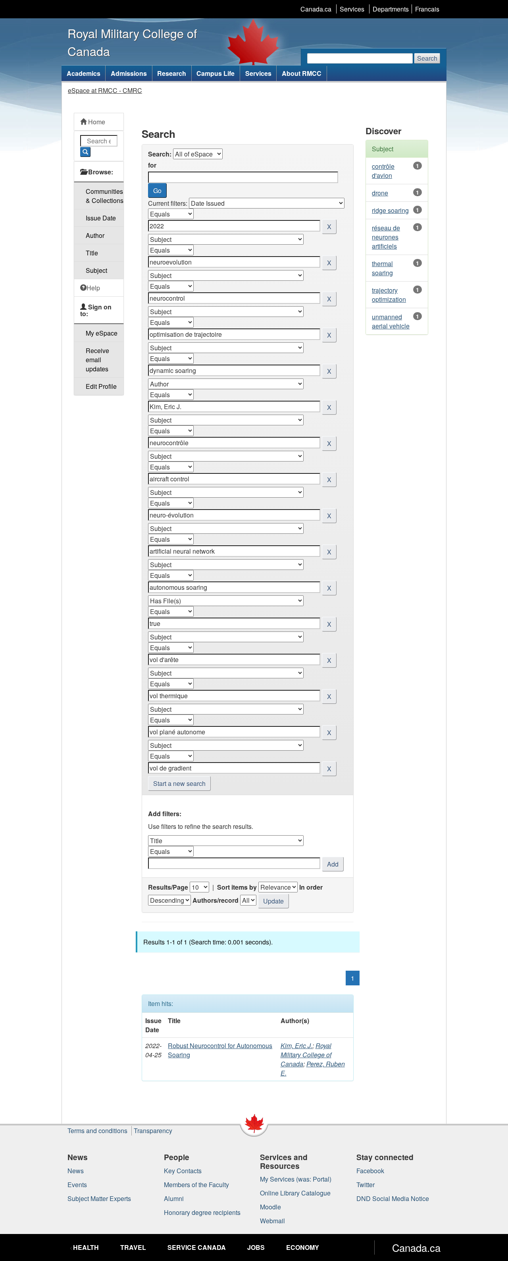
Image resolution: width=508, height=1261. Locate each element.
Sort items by (237, 887)
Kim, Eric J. (296, 1045)
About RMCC (301, 73)
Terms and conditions (97, 1130)
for (152, 165)
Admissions (129, 73)
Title (92, 252)
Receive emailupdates (97, 359)
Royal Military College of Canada (306, 1054)
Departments (391, 9)
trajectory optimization (389, 295)
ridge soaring (390, 210)
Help (93, 287)
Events (77, 1184)
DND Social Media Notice (392, 1198)
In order (311, 887)
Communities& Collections (104, 196)
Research (171, 73)
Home (96, 121)
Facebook (370, 1170)
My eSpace (101, 333)
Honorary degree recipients (202, 1212)
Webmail (272, 1220)
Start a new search (179, 783)
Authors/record (215, 900)
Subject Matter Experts (99, 1198)
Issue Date (101, 217)
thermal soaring (382, 268)
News (75, 1170)
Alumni (174, 1198)
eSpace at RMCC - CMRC (105, 90)
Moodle (270, 1206)
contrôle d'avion (383, 171)
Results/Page (168, 887)
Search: (159, 153)
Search (427, 58)
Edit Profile (101, 386)
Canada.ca (315, 9)
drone (380, 192)
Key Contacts (183, 1170)
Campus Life (215, 73)
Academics (83, 73)
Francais (427, 9)
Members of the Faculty (196, 1184)
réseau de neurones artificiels (386, 237)
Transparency (153, 1130)
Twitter (365, 1184)
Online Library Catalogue (295, 1192)
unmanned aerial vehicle (391, 321)
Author (95, 235)
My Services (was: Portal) (295, 1179)
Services (352, 9)
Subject (96, 270)
